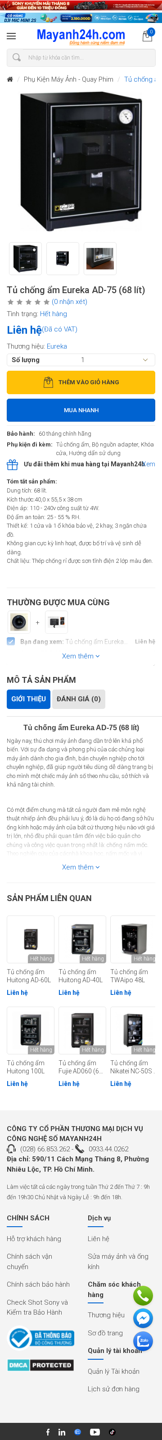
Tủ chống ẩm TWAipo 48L (129, 976)
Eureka (57, 346)
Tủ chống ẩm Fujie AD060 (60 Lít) (80, 1067)
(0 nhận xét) (69, 302)
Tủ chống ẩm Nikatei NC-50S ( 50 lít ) (133, 1067)
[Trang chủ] (10, 79)
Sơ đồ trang (105, 1333)
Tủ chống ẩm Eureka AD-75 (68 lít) (81, 728)
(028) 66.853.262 (45, 1149)
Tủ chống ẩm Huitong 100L (26, 1067)
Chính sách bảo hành (38, 1284)
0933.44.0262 (108, 1149)
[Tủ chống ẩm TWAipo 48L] (134, 939)
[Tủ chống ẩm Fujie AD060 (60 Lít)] (82, 1030)
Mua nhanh (81, 410)
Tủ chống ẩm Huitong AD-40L (80, 976)
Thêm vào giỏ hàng (88, 382)
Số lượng (26, 360)
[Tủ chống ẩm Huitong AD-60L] (30, 939)
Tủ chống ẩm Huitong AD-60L (29, 976)
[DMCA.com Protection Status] (40, 1368)
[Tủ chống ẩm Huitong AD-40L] (82, 939)
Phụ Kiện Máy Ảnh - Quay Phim (68, 79)
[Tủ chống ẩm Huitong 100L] (30, 1030)
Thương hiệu (106, 1315)
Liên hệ (98, 1239)
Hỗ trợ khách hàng (34, 1239)
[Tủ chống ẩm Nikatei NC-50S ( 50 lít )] (134, 1030)
